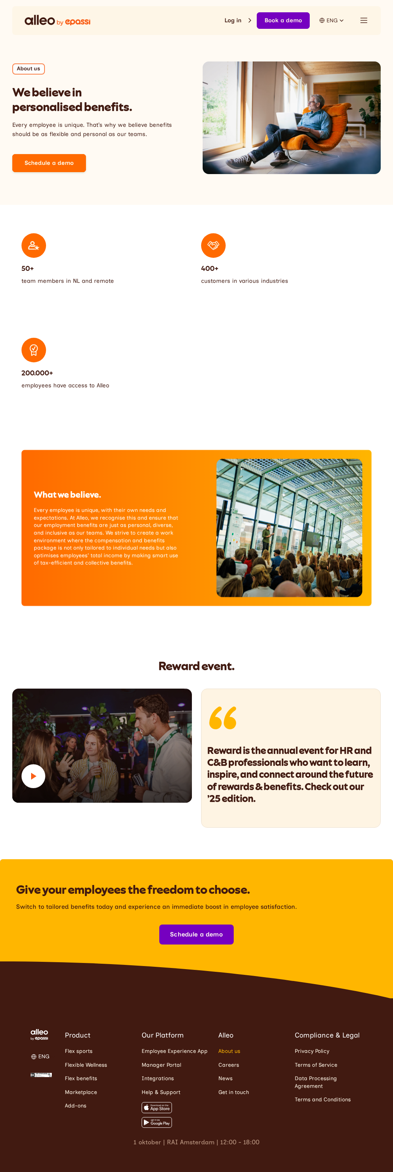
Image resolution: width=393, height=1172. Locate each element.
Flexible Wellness (86, 1065)
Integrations (158, 1078)
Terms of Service (316, 1065)
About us (229, 1051)
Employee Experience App (175, 1051)
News (225, 1078)
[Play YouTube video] (102, 746)
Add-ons (75, 1105)
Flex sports (78, 1051)
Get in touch (233, 1092)
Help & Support (161, 1092)
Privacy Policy (312, 1051)
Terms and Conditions (323, 1099)
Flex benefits (81, 1078)
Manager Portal (161, 1065)
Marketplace (81, 1092)
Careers (228, 1065)
